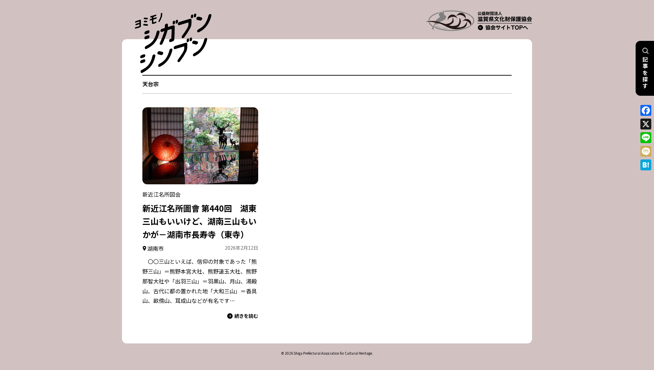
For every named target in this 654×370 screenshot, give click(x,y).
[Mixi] (646, 151)
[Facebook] (646, 110)
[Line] (646, 137)
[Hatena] (646, 165)
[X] (646, 124)
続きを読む (246, 315)
